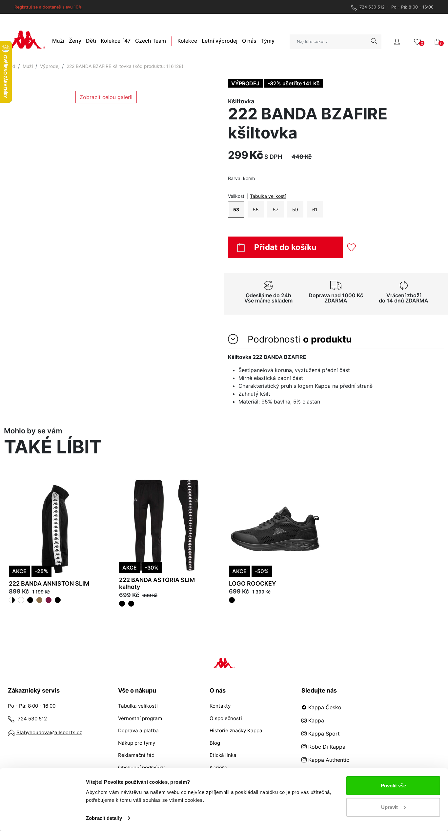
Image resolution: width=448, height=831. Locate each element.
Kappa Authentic (328, 760)
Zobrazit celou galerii (106, 97)
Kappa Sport (323, 733)
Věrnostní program (140, 718)
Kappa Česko (324, 707)
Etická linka (223, 755)
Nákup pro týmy (136, 743)
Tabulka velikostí (268, 196)
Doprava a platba (138, 730)
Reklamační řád (136, 755)
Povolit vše (393, 785)
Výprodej (49, 66)
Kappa (315, 720)
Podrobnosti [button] (298, 339)
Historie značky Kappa (236, 730)
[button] (397, 41)
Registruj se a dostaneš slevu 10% (48, 7)
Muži (28, 66)
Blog (215, 743)
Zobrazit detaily (104, 818)
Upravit (389, 807)
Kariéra (218, 767)
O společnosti (226, 718)
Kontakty (220, 706)
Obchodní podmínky (141, 767)
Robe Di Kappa (326, 746)
